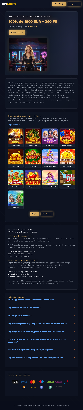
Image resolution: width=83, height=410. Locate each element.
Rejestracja (59, 4)
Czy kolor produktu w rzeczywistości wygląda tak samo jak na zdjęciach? (37, 340)
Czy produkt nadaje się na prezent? (24, 308)
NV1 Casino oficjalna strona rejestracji (22, 232)
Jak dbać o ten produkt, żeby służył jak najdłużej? (31, 350)
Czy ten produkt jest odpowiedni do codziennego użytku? (35, 358)
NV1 (9, 4)
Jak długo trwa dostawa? (19, 316)
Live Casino (47, 214)
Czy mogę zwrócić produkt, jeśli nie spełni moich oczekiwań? (36, 332)
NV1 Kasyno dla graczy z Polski (20, 229)
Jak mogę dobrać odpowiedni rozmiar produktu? (31, 300)
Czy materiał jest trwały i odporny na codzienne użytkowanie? (37, 324)
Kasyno (34, 214)
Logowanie (74, 4)
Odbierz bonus (17, 32)
